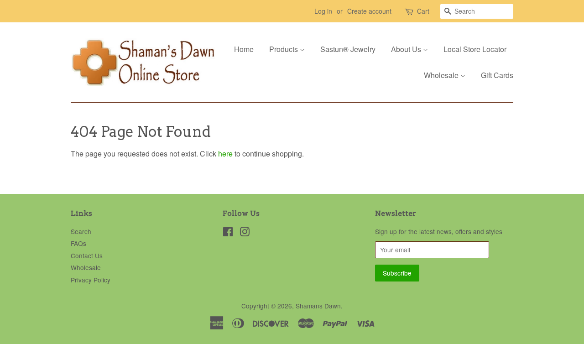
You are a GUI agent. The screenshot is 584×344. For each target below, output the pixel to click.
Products (284, 49)
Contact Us (87, 255)
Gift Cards (497, 75)
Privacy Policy (90, 279)
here (225, 153)
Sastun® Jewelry (347, 49)
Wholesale (442, 75)
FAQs (78, 243)
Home (244, 49)
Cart (423, 11)
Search (81, 231)
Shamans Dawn (318, 305)
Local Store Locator (474, 49)
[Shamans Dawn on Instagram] (245, 233)
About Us (407, 49)
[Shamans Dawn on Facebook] (228, 233)
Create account (369, 11)
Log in (323, 11)
